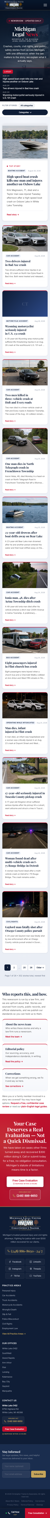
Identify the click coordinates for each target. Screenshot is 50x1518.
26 (31, 967)
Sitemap (39, 1505)
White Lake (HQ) (9, 1348)
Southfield (6, 1353)
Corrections (40, 1501)
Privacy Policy (12, 1505)
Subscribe (38, 1474)
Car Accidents (8, 1295)
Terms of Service (27, 1505)
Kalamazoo (7, 1377)
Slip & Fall (6, 1314)
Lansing (5, 1372)
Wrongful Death (9, 1309)
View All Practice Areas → (14, 1333)
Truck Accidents (9, 1300)
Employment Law (10, 1328)
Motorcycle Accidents (12, 1305)
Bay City (6, 1381)
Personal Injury (9, 1290)
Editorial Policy (27, 1501)
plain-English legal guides (34, 1106)
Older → (40, 967)
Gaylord (5, 1386)
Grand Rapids (8, 1358)
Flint (4, 1367)
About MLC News (12, 1501)
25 (24, 967)
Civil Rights (7, 1324)
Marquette (7, 1391)
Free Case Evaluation (14, 1429)
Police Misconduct (10, 1319)
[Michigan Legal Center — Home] (14, 5)
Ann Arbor (7, 1362)
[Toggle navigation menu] (45, 5)
